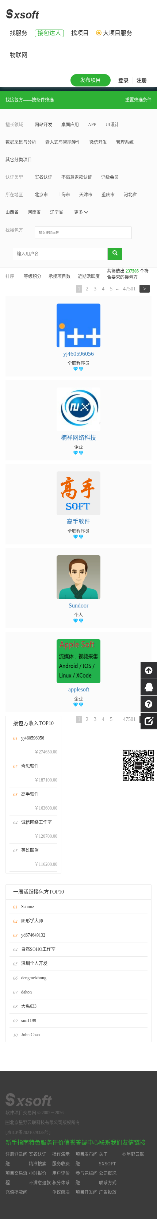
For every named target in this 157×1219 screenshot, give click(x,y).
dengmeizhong (33, 977)
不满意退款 (40, 1182)
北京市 (41, 194)
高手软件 (30, 794)
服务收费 (61, 1163)
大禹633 (29, 1006)
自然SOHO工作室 (38, 949)
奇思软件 (30, 766)
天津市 (85, 194)
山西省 (12, 212)
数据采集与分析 (20, 142)
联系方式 (107, 1182)
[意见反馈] (149, 720)
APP (92, 124)
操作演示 (61, 1154)
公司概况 (107, 1173)
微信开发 (98, 142)
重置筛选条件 (138, 100)
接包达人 (49, 33)
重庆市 (108, 194)
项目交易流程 (16, 1178)
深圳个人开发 (34, 963)
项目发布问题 (86, 1159)
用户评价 (61, 1173)
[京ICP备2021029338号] (27, 1132)
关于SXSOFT (107, 1159)
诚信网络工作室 (36, 822)
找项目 (80, 33)
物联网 (18, 55)
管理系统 (125, 142)
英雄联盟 (30, 850)
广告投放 (107, 1192)
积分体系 (61, 1182)
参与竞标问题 (86, 1178)
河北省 (130, 194)
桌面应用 (70, 124)
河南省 (34, 212)
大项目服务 (117, 33)
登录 (123, 80)
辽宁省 (56, 212)
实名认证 (43, 177)
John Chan (30, 1034)
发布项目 (90, 80)
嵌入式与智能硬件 (62, 142)
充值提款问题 (16, 1197)
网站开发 (43, 124)
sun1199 (28, 1020)
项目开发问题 (86, 1197)
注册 (142, 80)
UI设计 (112, 124)
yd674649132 (33, 935)
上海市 (63, 194)
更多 (79, 212)
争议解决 (61, 1192)
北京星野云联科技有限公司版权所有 (42, 1122)
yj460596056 (32, 738)
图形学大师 (32, 920)
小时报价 (37, 1173)
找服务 (18, 33)
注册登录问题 (16, 1159)
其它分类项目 (18, 159)
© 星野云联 (133, 1154)
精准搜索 (37, 1163)
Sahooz (27, 906)
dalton (26, 992)
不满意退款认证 (76, 177)
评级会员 (110, 177)
